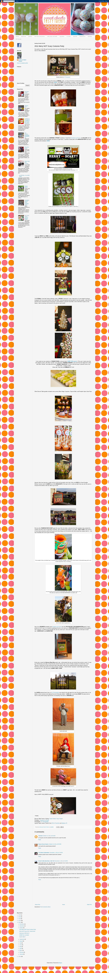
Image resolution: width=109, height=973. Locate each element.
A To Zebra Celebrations (43, 852)
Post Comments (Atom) (45, 906)
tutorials (90, 36)
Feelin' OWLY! (26, 187)
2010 (19, 956)
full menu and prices (39, 36)
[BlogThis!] (58, 827)
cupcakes (62, 36)
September (22, 939)
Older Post (89, 904)
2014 (19, 916)
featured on (82, 36)
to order (69, 36)
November (22, 926)
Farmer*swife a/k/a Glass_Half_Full (46, 861)
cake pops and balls (52, 36)
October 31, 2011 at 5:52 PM (55, 844)
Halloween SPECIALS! (24, 933)
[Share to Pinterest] (63, 827)
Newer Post (37, 904)
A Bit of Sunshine (56, 823)
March (21, 950)
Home (17, 36)
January (21, 954)
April (21, 948)
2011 (19, 922)
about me (23, 36)
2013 (19, 918)
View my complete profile (22, 63)
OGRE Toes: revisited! (24, 935)
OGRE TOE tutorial (72, 361)
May (21, 946)
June (21, 944)
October (21, 927)
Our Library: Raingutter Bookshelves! (27, 135)
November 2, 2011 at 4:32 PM (61, 861)
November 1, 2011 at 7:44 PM (56, 852)
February (22, 952)
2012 (19, 920)
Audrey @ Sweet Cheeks (22, 60)
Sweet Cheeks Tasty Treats (55, 818)
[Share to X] (60, 827)
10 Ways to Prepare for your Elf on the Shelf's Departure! (27, 121)
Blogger (60, 962)
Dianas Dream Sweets (43, 844)
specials (75, 36)
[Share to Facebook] (61, 827)
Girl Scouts (18, 39)
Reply (39, 839)
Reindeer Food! (27, 92)
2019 (19, 915)
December (22, 924)
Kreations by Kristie (75, 137)
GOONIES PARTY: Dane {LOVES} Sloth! (27, 202)
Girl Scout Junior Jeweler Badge (27, 217)
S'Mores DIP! (26, 106)
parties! (30, 36)
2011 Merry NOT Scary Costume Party (27, 929)
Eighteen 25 (64, 823)
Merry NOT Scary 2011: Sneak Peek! (27, 931)
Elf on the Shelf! (27, 148)
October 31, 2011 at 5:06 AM (49, 835)
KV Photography (55, 692)
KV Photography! (67, 77)
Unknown (40, 835)
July (21, 943)
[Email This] (57, 827)
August (21, 941)
